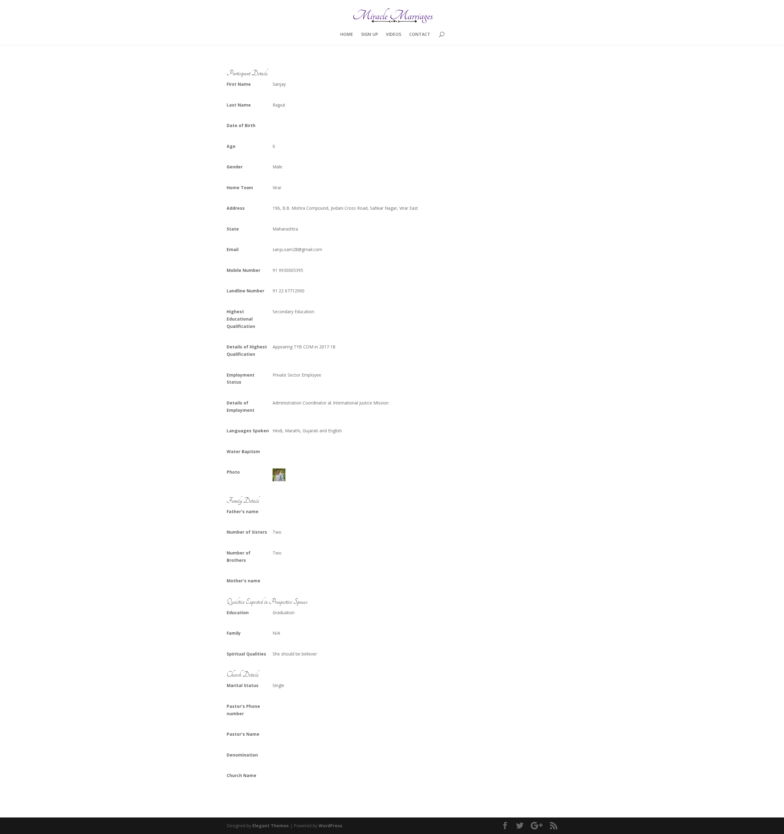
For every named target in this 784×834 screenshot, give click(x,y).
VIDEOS (393, 34)
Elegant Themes (270, 825)
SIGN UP (369, 34)
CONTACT (419, 34)
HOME (346, 34)
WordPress (330, 825)
